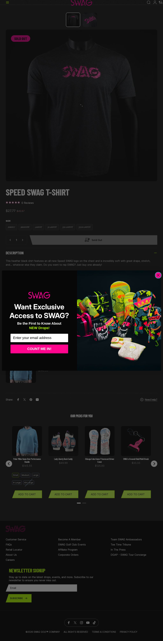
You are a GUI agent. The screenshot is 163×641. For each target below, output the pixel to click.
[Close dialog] (158, 275)
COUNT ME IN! (39, 349)
